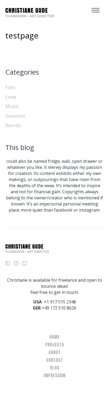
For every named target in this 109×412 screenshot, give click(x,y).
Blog (54, 367)
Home (54, 337)
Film (10, 87)
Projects (54, 344)
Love (10, 96)
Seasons (15, 115)
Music (12, 106)
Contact (54, 360)
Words (13, 125)
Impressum (54, 375)
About (55, 352)
